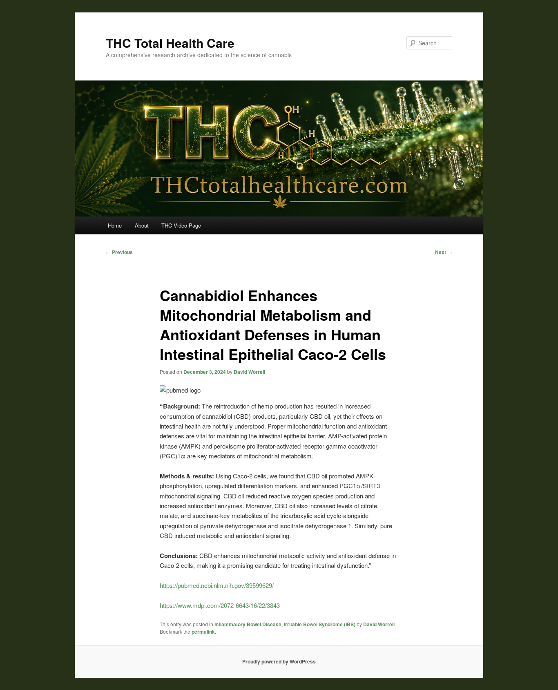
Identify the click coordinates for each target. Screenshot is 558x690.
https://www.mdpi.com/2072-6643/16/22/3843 (220, 605)
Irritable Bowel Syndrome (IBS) (319, 624)
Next (443, 252)
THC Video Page (181, 225)
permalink (203, 631)
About (142, 225)
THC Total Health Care (170, 42)
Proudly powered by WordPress (279, 661)
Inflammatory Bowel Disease (247, 624)
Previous (119, 252)
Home (115, 225)
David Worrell (249, 371)
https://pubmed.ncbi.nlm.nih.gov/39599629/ (217, 585)
